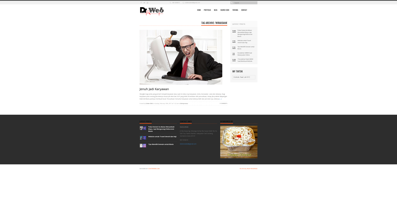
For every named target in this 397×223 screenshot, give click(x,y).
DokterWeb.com (154, 169)
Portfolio (207, 10)
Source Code (224, 10)
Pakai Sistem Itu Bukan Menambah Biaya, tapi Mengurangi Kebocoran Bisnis (245, 33)
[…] (220, 99)
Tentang (235, 10)
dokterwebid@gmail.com (192, 3)
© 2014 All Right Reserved (248, 169)
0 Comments (223, 103)
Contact (244, 10)
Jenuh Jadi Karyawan (154, 89)
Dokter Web (149, 103)
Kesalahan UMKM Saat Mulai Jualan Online (245, 54)
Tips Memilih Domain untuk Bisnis (246, 48)
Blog (215, 10)
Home (199, 10)
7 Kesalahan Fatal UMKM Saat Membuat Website (245, 60)
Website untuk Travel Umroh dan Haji (244, 41)
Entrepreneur (184, 103)
